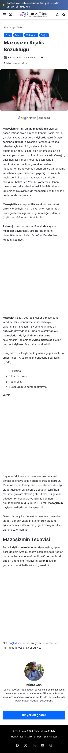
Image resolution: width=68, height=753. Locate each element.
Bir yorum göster (34, 715)
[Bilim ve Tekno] (34, 14)
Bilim (20, 27)
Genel (18, 35)
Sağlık (44, 35)
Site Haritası (50, 736)
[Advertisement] (34, 280)
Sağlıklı (13, 643)
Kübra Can (13, 57)
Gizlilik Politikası (33, 736)
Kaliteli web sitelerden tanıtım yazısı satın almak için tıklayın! (30, 4)
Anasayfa (11, 27)
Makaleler (31, 35)
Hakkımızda (17, 736)
